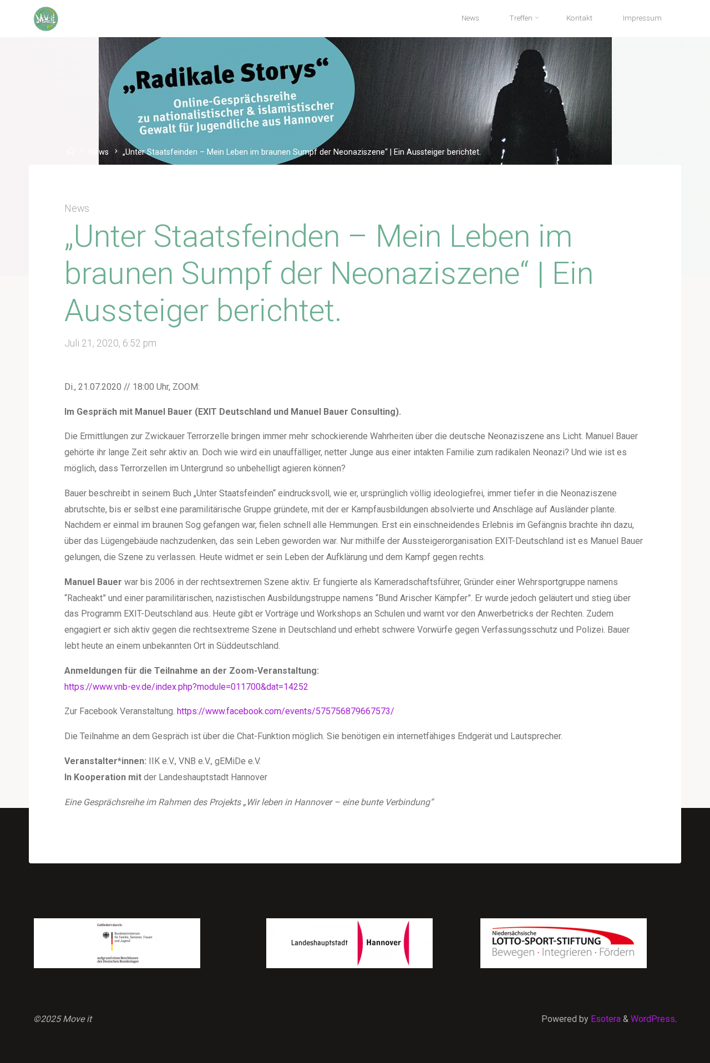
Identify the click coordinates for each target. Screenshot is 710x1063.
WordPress (653, 1019)
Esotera (605, 1019)
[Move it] (46, 18)
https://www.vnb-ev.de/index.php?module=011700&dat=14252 (186, 686)
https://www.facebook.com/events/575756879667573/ (285, 711)
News (99, 152)
